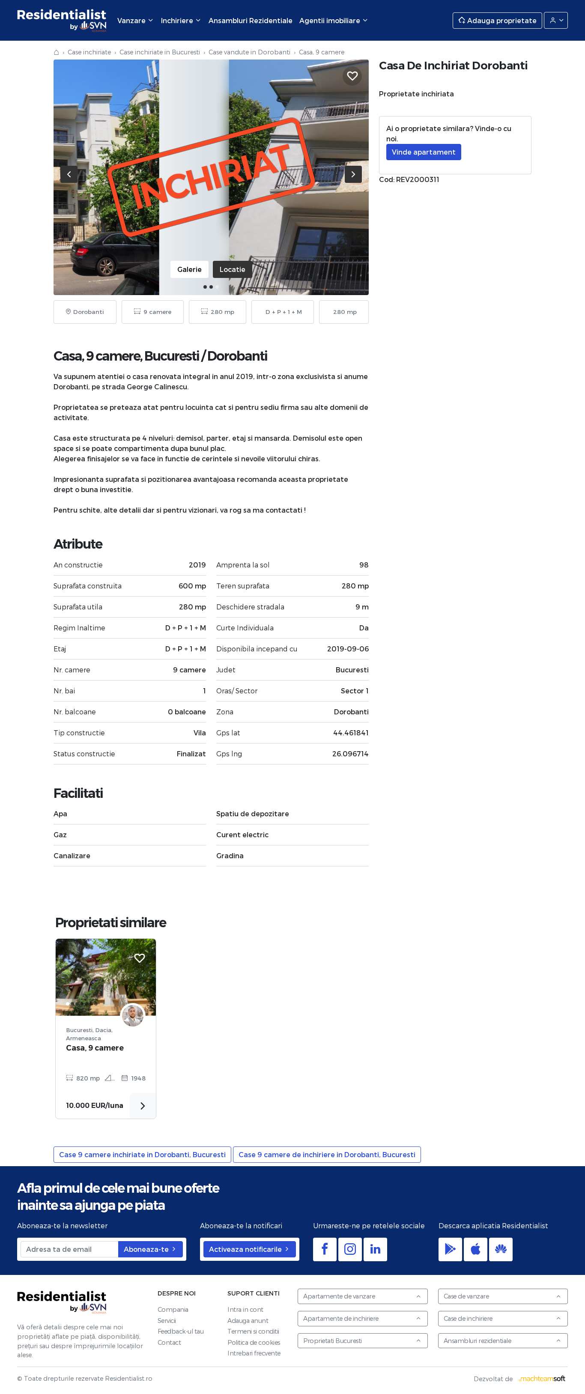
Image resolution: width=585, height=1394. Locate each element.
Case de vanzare (466, 1296)
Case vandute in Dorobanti (249, 52)
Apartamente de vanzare (339, 1296)
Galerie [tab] (189, 269)
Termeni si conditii (253, 1331)
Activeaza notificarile (246, 1249)
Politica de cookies (253, 1342)
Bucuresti (171, 356)
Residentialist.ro (62, 20)
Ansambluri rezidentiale (477, 1340)
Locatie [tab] (232, 269)
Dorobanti (237, 356)
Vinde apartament (424, 152)
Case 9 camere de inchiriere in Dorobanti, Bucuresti (327, 1154)
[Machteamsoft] (542, 1379)
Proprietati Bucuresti (332, 1340)
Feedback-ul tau (181, 1331)
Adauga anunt (247, 1320)
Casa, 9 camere (95, 1047)
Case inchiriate (89, 52)
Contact (169, 1342)
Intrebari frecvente (254, 1353)
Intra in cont (245, 1309)
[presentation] (69, 174)
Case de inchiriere (468, 1318)
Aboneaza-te (147, 1249)
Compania (173, 1309)
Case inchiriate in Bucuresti (159, 52)
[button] (205, 287)
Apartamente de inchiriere (341, 1318)
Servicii (167, 1320)
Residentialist (62, 1302)
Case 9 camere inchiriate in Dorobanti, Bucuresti (142, 1154)
